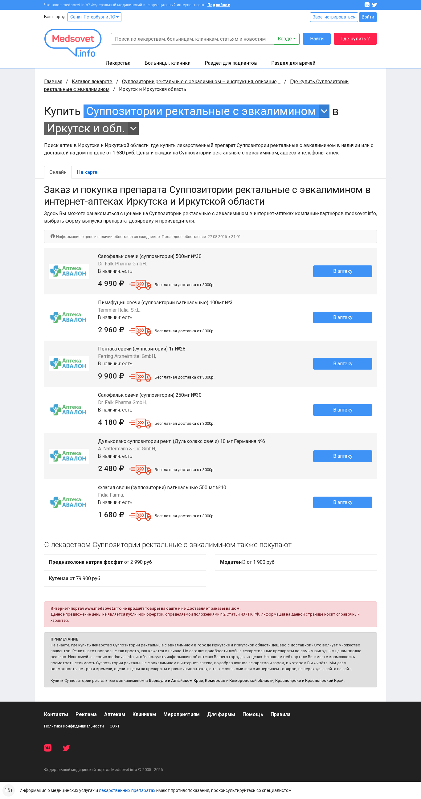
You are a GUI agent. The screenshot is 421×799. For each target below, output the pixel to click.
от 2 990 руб (100, 562)
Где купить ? (355, 39)
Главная (53, 81)
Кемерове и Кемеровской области (239, 680)
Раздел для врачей (293, 63)
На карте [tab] (87, 172)
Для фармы (221, 714)
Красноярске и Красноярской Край (309, 680)
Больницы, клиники (167, 63)
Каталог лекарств (92, 81)
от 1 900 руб (247, 562)
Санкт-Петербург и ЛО (93, 16)
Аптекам (114, 714)
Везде (285, 39)
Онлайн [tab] (58, 172)
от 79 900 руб (74, 578)
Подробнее (218, 5)
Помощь (253, 714)
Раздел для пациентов (231, 63)
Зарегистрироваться (334, 16)
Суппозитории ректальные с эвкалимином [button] (201, 111)
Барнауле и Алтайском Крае (176, 680)
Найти (317, 39)
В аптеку (343, 271)
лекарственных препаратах (127, 790)
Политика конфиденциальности (74, 726)
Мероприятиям (181, 714)
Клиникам (144, 714)
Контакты (56, 714)
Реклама (86, 714)
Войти (368, 16)
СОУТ (115, 726)
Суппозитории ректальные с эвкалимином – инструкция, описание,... (201, 81)
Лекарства (118, 63)
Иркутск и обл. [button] (86, 128)
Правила (281, 714)
